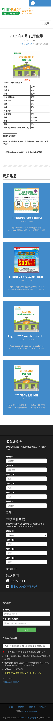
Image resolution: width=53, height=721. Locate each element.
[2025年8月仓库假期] (26, 64)
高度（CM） (11, 492)
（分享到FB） (26, 80)
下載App (10, 707)
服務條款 (32, 707)
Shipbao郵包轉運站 (24, 586)
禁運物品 (21, 707)
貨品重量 (10, 465)
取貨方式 (10, 501)
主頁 (21, 44)
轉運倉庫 (10, 456)
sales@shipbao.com (29, 711)
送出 (26, 629)
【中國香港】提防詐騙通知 (26, 218)
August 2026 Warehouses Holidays (29, 336)
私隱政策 (42, 707)
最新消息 (29, 44)
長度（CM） (11, 474)
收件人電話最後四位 (11, 619)
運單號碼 (6, 609)
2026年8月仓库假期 (26, 395)
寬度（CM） (11, 483)
